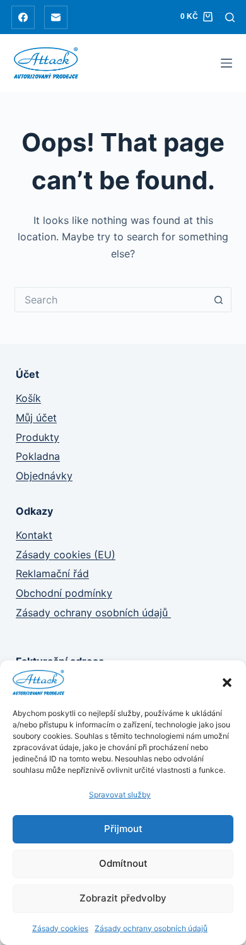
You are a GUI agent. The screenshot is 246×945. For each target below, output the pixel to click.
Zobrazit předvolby (123, 898)
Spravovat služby (120, 794)
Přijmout (123, 829)
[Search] (230, 17)
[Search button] (218, 299)
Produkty (37, 437)
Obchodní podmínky (64, 593)
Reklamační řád (52, 573)
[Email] (55, 17)
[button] (227, 682)
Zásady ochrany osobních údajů (151, 928)
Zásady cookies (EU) (65, 554)
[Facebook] (23, 17)
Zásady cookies (60, 928)
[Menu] (226, 63)
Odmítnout (123, 863)
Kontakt (34, 535)
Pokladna (38, 456)
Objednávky (44, 475)
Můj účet (36, 417)
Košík (28, 398)
